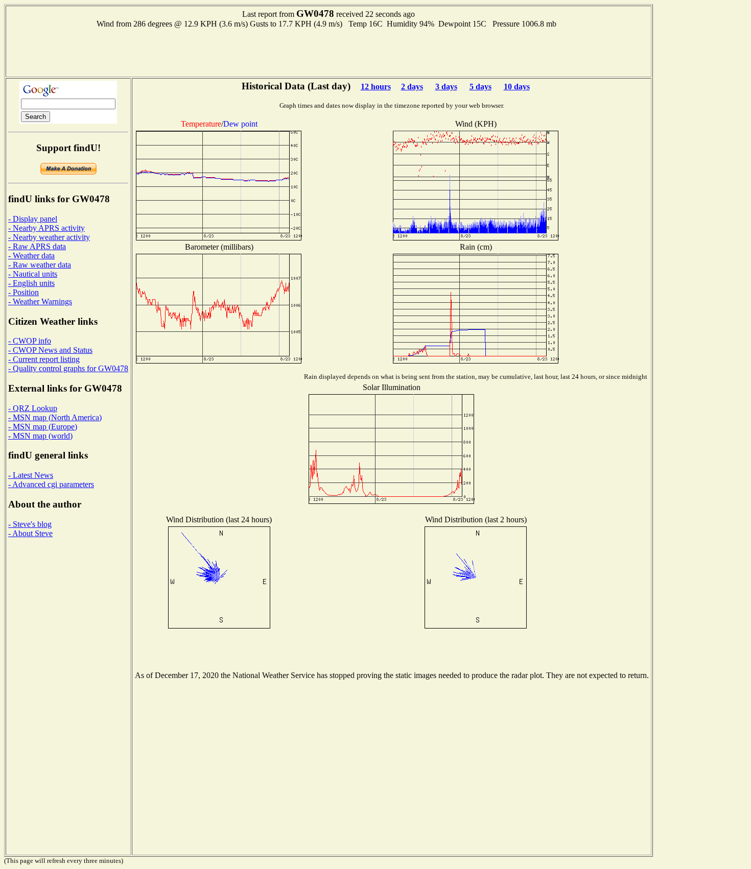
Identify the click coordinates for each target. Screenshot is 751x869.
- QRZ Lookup (32, 408)
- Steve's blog (30, 524)
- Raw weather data (39, 264)
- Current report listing (44, 359)
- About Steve (30, 533)
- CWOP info (29, 340)
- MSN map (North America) (55, 417)
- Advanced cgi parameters (51, 484)
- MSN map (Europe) (42, 426)
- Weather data (31, 255)
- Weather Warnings (40, 301)
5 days (480, 86)
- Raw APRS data (37, 246)
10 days (517, 86)
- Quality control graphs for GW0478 (68, 368)
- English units (31, 283)
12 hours (376, 86)
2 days (412, 86)
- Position (23, 292)
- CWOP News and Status (50, 350)
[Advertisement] (328, 52)
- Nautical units (32, 274)
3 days (446, 86)
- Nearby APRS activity (46, 228)
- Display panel (32, 218)
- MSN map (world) (40, 435)
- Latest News (30, 475)
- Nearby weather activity (49, 237)
